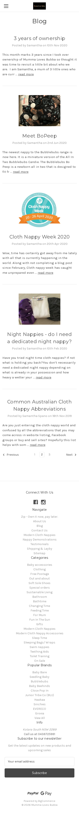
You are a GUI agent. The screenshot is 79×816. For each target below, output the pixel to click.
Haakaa (39, 700)
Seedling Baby (39, 677)
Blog (39, 526)
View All (39, 718)
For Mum (39, 615)
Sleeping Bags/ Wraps (39, 642)
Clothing (39, 569)
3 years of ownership (39, 38)
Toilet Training (39, 656)
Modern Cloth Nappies (39, 535)
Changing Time (39, 606)
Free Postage (39, 574)
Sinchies (40, 704)
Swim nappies (39, 647)
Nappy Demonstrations (40, 539)
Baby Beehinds (39, 686)
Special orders (39, 587)
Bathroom (39, 597)
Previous (12, 455)
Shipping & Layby (39, 549)
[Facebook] (35, 502)
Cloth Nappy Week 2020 (39, 237)
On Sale (39, 661)
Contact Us (39, 530)
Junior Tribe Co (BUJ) (39, 695)
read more (26, 74)
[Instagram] (43, 502)
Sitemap (39, 553)
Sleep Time (39, 638)
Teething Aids (39, 651)
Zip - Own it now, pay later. (39, 517)
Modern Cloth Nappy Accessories (39, 633)
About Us (39, 521)
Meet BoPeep (39, 136)
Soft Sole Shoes (39, 583)
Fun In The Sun (39, 619)
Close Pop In (39, 690)
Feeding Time (40, 610)
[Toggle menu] (6, 6)
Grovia (39, 713)
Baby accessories (39, 565)
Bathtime (39, 601)
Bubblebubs (39, 681)
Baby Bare (39, 672)
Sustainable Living (39, 592)
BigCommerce (46, 801)
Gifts (39, 624)
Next (69, 455)
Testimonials (40, 544)
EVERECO (39, 709)
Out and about (39, 578)
